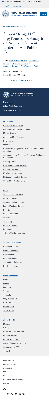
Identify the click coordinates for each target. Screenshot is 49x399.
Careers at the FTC (11, 347)
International (8, 229)
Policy (5, 190)
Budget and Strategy (11, 339)
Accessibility (8, 368)
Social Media (8, 310)
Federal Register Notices (16, 26)
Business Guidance (11, 258)
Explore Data (8, 306)
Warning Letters (10, 162)
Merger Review (9, 133)
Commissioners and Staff (13, 332)
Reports (6, 210)
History (6, 328)
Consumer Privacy (10, 66)
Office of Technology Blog (14, 233)
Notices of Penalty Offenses (15, 177)
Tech (36, 66)
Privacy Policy (8, 360)
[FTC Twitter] (12, 394)
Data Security (26, 66)
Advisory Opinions (10, 198)
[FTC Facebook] (4, 390)
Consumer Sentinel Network (15, 165)
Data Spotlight (9, 303)
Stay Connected (10, 299)
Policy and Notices (10, 364)
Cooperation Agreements (13, 202)
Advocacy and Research (13, 194)
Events (6, 283)
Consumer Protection (18, 60)
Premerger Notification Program (16, 129)
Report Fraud (8, 102)
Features (7, 287)
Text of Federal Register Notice (19, 80)
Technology (34, 60)
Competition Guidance (12, 262)
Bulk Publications (10, 266)
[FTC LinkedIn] (16, 395)
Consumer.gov (9, 254)
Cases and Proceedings (13, 125)
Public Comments (10, 214)
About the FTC (9, 320)
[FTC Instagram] (8, 395)
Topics (6, 291)
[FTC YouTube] (20, 395)
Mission (6, 324)
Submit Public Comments (12, 106)
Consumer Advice (10, 247)
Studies (6, 218)
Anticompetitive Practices (14, 137)
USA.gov (6, 383)
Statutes (6, 145)
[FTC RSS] (23, 395)
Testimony (7, 222)
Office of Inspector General (14, 343)
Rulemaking (8, 141)
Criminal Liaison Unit (12, 169)
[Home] (20, 17)
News (5, 280)
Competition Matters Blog (14, 181)
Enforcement (8, 121)
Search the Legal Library (12, 110)
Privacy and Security (20, 63)
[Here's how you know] (21, 4)
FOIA (5, 372)
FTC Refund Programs (12, 173)
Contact (6, 351)
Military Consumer (11, 250)
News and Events (10, 275)
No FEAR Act (7, 376)
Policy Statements (10, 225)
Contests (7, 295)
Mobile (6, 63)
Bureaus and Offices (11, 336)
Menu (44, 14)
